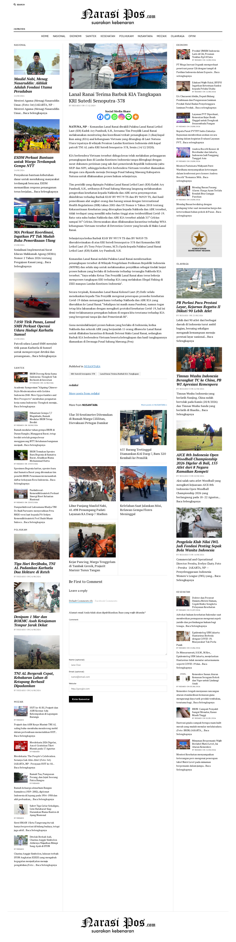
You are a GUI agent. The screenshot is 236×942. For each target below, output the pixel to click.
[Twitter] (107, 117)
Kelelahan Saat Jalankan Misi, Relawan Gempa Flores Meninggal (141, 510)
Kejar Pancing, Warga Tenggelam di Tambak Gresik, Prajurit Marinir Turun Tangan (92, 566)
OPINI (192, 36)
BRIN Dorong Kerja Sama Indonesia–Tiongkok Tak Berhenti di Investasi (43, 376)
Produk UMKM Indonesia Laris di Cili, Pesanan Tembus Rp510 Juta (205, 54)
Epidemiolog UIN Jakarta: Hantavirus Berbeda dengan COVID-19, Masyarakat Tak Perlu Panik (198, 638)
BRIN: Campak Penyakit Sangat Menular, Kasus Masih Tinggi (205, 712)
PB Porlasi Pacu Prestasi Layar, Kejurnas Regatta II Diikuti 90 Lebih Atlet (198, 307)
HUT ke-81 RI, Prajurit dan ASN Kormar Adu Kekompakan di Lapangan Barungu (44, 712)
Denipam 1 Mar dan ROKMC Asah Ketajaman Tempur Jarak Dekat (35, 621)
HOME (45, 36)
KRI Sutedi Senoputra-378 (83, 373)
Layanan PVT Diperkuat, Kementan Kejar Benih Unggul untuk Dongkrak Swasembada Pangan (205, 119)
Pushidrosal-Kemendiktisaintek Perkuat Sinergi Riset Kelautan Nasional (44, 495)
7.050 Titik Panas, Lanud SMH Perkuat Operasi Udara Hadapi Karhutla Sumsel (34, 328)
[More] (136, 117)
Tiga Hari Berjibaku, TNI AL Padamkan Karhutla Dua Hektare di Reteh (34, 568)
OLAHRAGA (177, 36)
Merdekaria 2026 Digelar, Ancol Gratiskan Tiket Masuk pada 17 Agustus (43, 745)
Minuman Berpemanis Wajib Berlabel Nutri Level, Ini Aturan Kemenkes (207, 743)
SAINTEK (91, 36)
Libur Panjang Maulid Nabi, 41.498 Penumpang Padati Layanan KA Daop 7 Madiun (88, 510)
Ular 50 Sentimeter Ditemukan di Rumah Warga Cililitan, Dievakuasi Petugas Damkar (90, 418)
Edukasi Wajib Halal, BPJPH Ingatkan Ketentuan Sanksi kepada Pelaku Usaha (207, 85)
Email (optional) (76, 671)
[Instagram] (121, 117)
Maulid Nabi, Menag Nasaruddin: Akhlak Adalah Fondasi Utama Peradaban (33, 85)
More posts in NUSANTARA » (154, 404)
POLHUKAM (126, 36)
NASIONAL (59, 36)
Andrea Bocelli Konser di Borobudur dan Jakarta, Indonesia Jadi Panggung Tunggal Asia (205, 153)
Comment (73, 619)
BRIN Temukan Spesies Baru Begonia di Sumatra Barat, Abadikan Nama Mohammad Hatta (43, 456)
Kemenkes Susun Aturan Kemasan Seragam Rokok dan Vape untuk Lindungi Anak (205, 679)
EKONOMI (76, 36)
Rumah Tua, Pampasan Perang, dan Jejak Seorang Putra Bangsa (44, 777)
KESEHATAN (108, 36)
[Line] (128, 117)
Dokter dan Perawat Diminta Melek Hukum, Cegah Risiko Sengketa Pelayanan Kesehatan (204, 602)
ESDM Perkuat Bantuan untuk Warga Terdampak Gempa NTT (35, 161)
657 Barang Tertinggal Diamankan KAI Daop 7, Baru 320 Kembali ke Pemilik (143, 453)
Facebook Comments (106, 600)
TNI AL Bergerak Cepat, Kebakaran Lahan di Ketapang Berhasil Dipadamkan (34, 679)
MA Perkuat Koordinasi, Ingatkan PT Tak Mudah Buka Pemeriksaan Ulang (34, 236)
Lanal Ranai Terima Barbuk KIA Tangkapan (119, 373)
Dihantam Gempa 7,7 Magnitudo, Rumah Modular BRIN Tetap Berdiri (41, 417)
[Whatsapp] (114, 117)
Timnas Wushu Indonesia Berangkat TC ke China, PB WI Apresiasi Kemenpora (198, 380)
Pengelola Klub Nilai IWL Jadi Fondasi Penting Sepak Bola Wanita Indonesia (198, 546)
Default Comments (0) (81, 600)
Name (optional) (76, 659)
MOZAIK (162, 36)
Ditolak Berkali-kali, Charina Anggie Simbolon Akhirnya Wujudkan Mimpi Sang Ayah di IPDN (44, 841)
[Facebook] (100, 117)
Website (72, 683)
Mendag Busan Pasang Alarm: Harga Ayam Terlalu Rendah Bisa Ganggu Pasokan (207, 192)
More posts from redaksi (84, 393)
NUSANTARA (145, 36)
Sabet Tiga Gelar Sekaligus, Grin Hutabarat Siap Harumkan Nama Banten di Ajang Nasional (44, 810)
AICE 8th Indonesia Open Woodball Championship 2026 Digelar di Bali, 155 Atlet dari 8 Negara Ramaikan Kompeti (197, 463)
